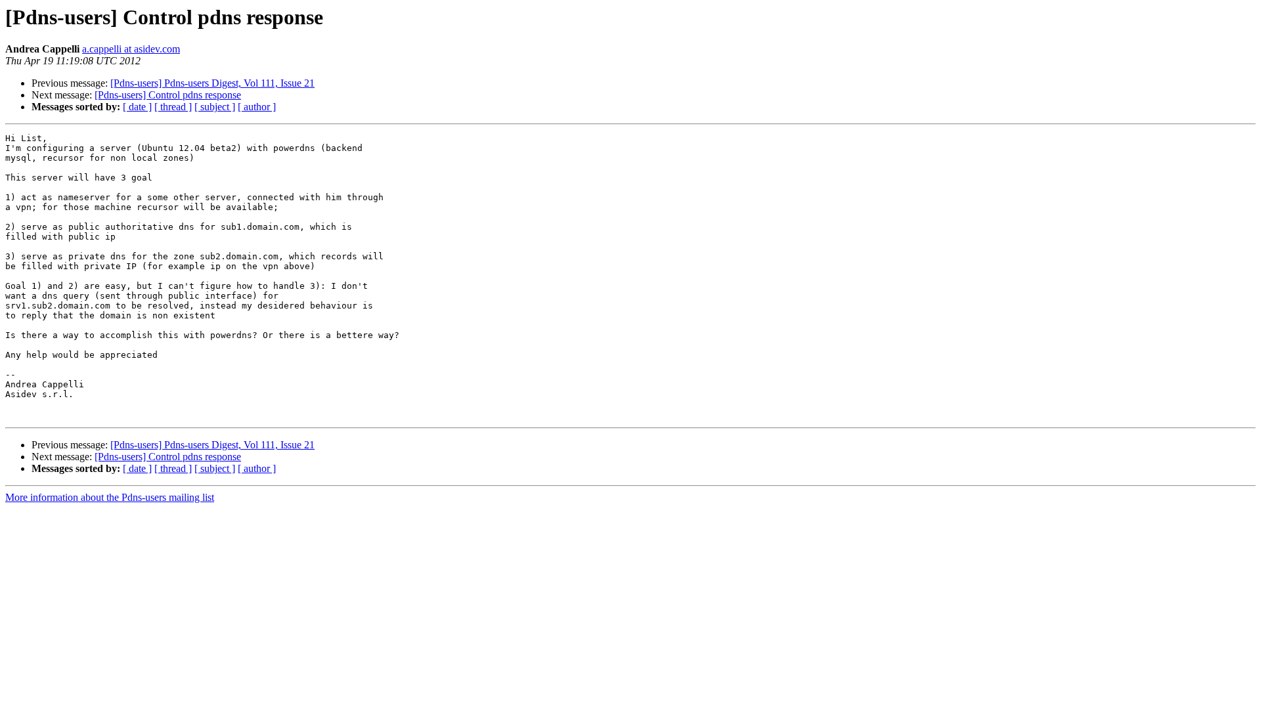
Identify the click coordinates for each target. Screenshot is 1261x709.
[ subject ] (214, 106)
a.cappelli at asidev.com (131, 48)
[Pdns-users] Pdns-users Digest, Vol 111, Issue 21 (212, 83)
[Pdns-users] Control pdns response (168, 94)
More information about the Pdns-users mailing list (109, 497)
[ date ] (137, 106)
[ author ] (257, 106)
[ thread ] (173, 106)
